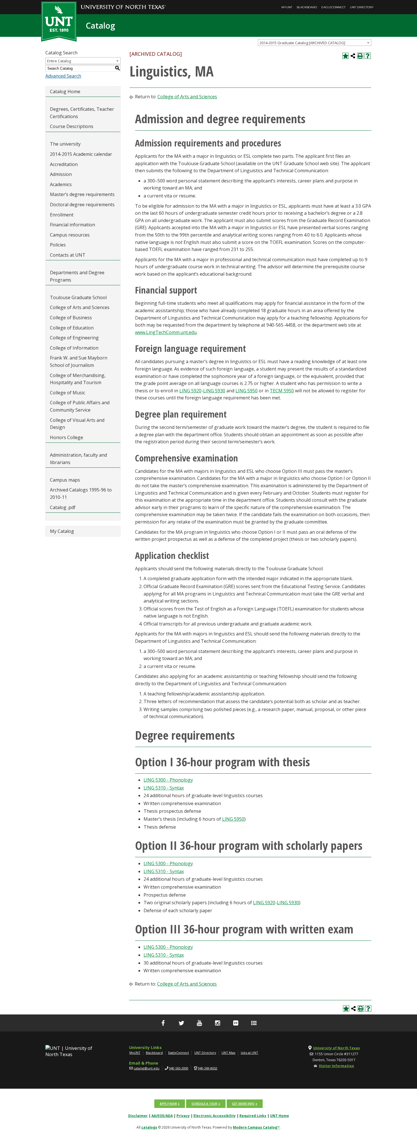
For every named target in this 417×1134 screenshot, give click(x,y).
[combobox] (314, 42)
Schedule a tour (204, 1104)
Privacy (183, 1115)
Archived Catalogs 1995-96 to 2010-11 (81, 493)
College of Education (72, 328)
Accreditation (64, 164)
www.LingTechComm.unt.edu (166, 332)
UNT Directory (362, 7)
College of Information (74, 348)
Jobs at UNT (249, 1052)
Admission (61, 174)
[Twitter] (181, 1023)
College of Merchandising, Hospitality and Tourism (78, 379)
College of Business (71, 317)
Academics (61, 184)
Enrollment (61, 215)
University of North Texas (336, 1048)
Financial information (72, 225)
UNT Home (279, 1115)
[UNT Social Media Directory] (254, 1023)
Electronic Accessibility (214, 1115)
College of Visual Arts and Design (77, 424)
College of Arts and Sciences (79, 307)
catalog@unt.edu (146, 1068)
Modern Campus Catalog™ (256, 1127)
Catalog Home (65, 91)
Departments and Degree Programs (77, 276)
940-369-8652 (207, 1068)
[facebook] (163, 1023)
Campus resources (70, 235)
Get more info (243, 1104)
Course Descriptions (71, 126)
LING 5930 (214, 391)
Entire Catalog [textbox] (59, 60)
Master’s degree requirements (82, 194)
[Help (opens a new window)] (368, 56)
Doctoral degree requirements (82, 204)
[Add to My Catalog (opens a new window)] (345, 56)
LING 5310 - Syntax (164, 788)
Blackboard (307, 7)
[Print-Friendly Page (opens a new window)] (360, 56)
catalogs (149, 1127)
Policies (58, 245)
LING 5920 (190, 391)
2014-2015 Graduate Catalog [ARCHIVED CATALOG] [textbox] (302, 42)
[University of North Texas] (123, 3)
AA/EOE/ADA (162, 1115)
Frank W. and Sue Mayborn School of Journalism (78, 361)
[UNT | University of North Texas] (75, 1051)
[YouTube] (199, 1023)
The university (65, 144)
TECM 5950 (282, 391)
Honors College (66, 437)
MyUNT (286, 7)
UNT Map (228, 1052)
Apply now (168, 1104)
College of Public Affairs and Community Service (79, 406)
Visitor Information (336, 1065)
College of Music (67, 393)
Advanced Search (63, 76)
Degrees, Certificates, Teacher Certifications (82, 113)
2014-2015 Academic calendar (81, 154)
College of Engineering (74, 338)
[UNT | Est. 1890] (59, 21)
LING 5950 (246, 391)
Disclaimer (138, 1115)
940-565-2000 (178, 1068)
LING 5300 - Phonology (168, 780)
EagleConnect (333, 7)
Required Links (252, 1115)
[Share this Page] (353, 56)
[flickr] (235, 1023)
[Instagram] (217, 1023)
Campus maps (65, 480)
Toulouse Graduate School (78, 297)
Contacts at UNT (67, 255)
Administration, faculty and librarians (78, 458)
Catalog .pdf (62, 507)
